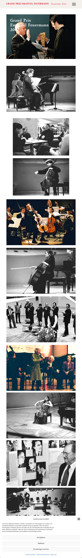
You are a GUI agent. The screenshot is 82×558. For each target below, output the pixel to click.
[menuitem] (73, 4)
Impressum (53, 554)
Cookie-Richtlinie (30, 554)
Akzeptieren (41, 537)
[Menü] (73, 4)
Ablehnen (41, 543)
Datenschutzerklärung (42, 554)
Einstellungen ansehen (41, 549)
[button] (79, 519)
